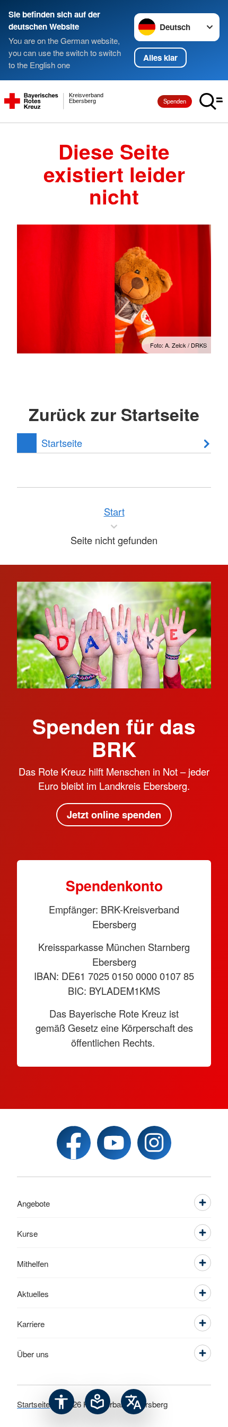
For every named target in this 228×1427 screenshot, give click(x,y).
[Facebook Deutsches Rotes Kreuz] (74, 1143)
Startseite (33, 1404)
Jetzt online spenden (114, 814)
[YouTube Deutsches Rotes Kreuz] (114, 1143)
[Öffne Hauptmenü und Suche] (211, 101)
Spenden (174, 101)
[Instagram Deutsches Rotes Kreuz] (154, 1143)
